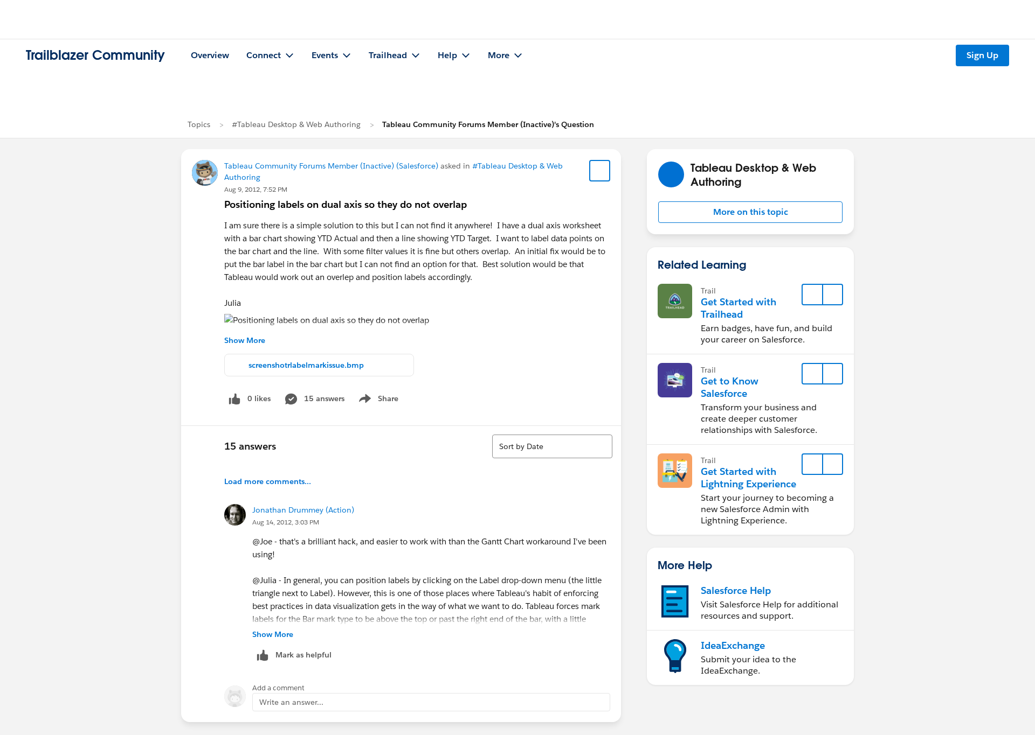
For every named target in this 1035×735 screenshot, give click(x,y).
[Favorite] (600, 170)
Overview (210, 55)
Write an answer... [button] (291, 702)
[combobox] (552, 446)
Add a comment (278, 687)
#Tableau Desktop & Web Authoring (296, 124)
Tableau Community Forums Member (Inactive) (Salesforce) (331, 166)
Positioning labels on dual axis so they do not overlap (345, 204)
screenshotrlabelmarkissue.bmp (306, 365)
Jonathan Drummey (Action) (303, 510)
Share (377, 401)
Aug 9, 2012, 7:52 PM (255, 189)
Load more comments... (267, 481)
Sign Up (982, 55)
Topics (199, 124)
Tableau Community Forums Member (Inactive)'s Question (488, 124)
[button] (750, 212)
